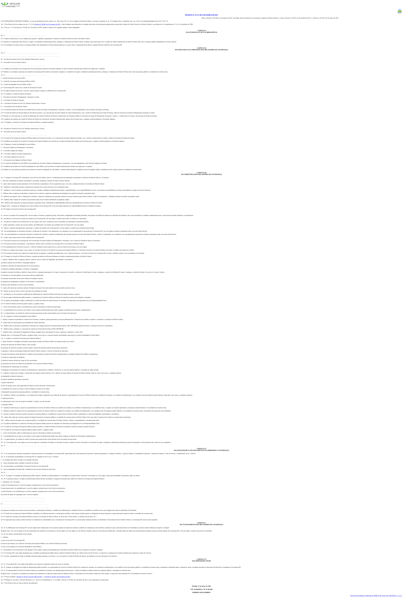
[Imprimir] (399, 13)
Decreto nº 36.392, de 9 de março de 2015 (57, 577)
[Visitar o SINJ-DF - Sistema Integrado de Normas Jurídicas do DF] (11, 8)
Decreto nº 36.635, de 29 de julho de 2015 (29, 577)
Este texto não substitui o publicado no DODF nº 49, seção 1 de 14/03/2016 (376, 595)
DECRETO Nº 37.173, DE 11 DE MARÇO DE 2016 (201, 15)
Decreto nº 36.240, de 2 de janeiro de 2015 (47, 24)
